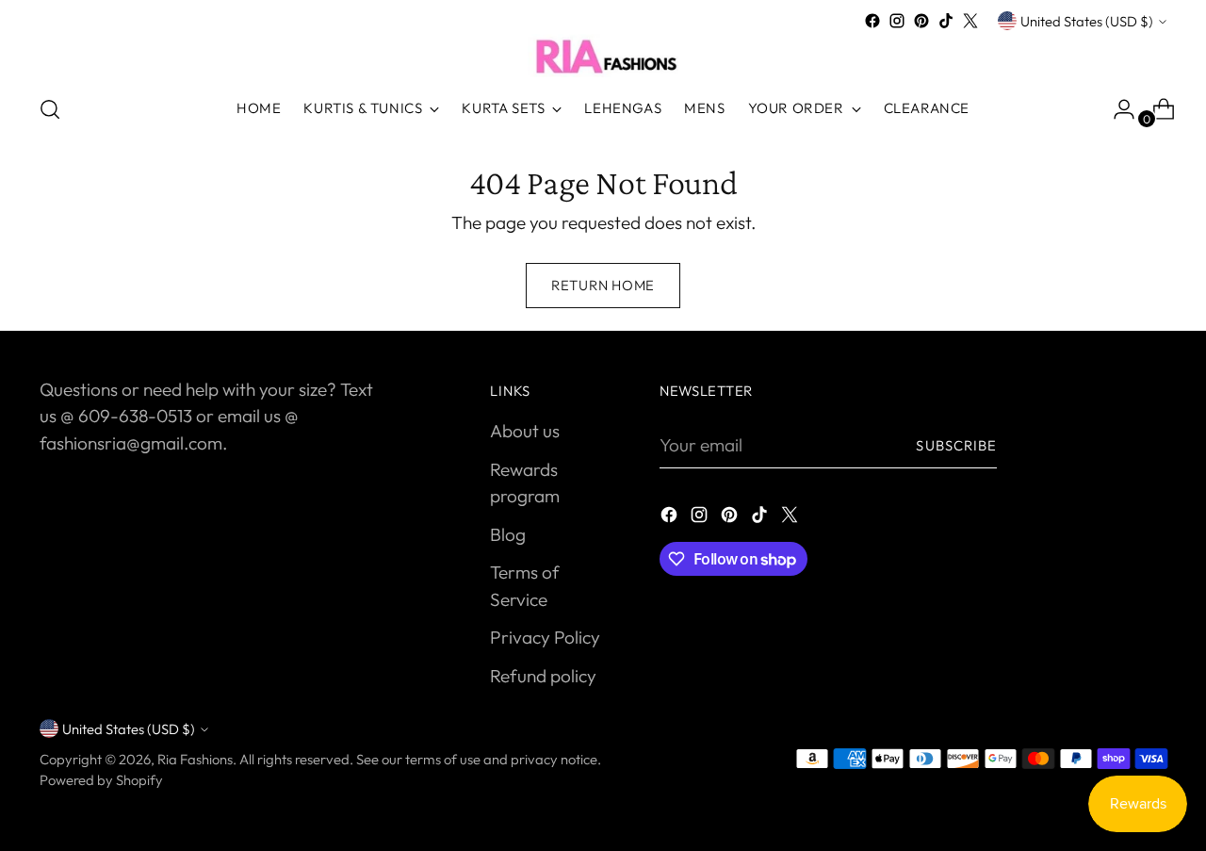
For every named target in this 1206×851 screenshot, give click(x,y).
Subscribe (956, 445)
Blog (508, 534)
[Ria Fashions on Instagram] (896, 20)
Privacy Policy (545, 637)
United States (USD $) (1086, 21)
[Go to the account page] (1116, 109)
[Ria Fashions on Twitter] (970, 20)
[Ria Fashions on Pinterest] (921, 20)
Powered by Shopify (101, 780)
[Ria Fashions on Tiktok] (945, 20)
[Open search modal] (50, 109)
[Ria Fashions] (603, 55)
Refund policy (543, 675)
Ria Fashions (195, 759)
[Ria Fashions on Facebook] (872, 20)
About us (525, 430)
